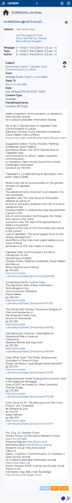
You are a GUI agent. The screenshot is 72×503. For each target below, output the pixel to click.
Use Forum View (25, 29)
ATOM (44, 488)
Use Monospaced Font (29, 35)
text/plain (11, 106)
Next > (41, 47)
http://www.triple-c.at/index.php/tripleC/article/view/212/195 (29, 371)
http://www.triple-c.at (18, 462)
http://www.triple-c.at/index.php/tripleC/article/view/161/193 (29, 302)
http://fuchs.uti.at (37, 441)
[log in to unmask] (36, 76)
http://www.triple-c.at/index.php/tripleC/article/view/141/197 (29, 422)
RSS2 (64, 488)
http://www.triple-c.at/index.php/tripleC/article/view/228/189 (30, 275)
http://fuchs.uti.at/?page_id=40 (23, 474)
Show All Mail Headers (29, 41)
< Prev (31, 47)
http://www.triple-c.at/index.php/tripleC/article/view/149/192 (30, 326)
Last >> (51, 47)
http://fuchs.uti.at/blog (39, 444)
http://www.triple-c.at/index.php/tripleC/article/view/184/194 (30, 350)
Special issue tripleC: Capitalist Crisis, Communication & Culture (26, 68)
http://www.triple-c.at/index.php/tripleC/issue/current (36, 137)
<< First (21, 47)
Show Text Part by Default (31, 38)
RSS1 (55, 488)
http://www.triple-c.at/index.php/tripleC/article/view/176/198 (30, 395)
